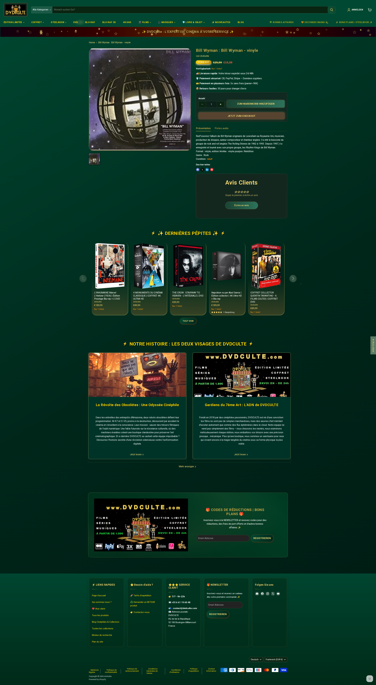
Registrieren (262, 538)
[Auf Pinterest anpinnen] (212, 169)
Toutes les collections (102, 628)
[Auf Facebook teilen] (197, 169)
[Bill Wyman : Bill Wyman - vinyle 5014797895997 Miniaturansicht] (94, 159)
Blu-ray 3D (109, 22)
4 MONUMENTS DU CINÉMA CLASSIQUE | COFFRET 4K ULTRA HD (148, 295)
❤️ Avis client (98, 608)
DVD (75, 22)
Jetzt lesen (136, 454)
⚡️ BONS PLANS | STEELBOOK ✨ (354, 22)
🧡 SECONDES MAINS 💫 (314, 22)
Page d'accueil (99, 595)
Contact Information (211, 670)
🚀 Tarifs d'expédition (140, 595)
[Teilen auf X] (202, 169)
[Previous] (83, 278)
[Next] (293, 278)
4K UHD (127, 22)
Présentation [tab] (203, 128)
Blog (241, 22)
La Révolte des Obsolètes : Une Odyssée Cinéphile (137, 405)
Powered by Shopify (97, 679)
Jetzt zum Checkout (241, 115)
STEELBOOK (58, 22)
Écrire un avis (241, 205)
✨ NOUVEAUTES (221, 22)
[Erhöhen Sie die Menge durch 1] (220, 104)
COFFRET (36, 22)
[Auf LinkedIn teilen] (207, 169)
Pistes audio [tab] (222, 128)
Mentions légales (94, 671)
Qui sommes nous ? (101, 602)
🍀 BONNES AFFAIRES (281, 22)
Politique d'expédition (193, 670)
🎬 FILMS (144, 22)
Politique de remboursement (132, 670)
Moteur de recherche (102, 635)
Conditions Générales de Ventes (152, 671)
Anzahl (201, 98)
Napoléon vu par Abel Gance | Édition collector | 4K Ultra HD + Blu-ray (226, 295)
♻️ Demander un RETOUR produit (142, 604)
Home (92, 42)
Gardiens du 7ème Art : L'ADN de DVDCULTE (241, 405)
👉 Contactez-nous (140, 612)
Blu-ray (90, 22)
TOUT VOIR (188, 321)
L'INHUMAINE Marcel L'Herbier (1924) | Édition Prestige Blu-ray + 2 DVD (107, 295)
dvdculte (204, 56)
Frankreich (274, 659)
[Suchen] (332, 9)
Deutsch (254, 659)
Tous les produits (100, 615)
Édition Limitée (13, 22)
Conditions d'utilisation (175, 671)
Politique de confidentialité (111, 671)
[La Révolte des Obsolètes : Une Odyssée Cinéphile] (137, 375)
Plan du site (97, 641)
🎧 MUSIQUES (166, 22)
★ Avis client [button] (373, 345)
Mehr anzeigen (187, 466)
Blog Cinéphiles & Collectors (105, 621)
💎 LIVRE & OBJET (192, 22)
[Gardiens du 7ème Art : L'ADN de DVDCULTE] (241, 375)
